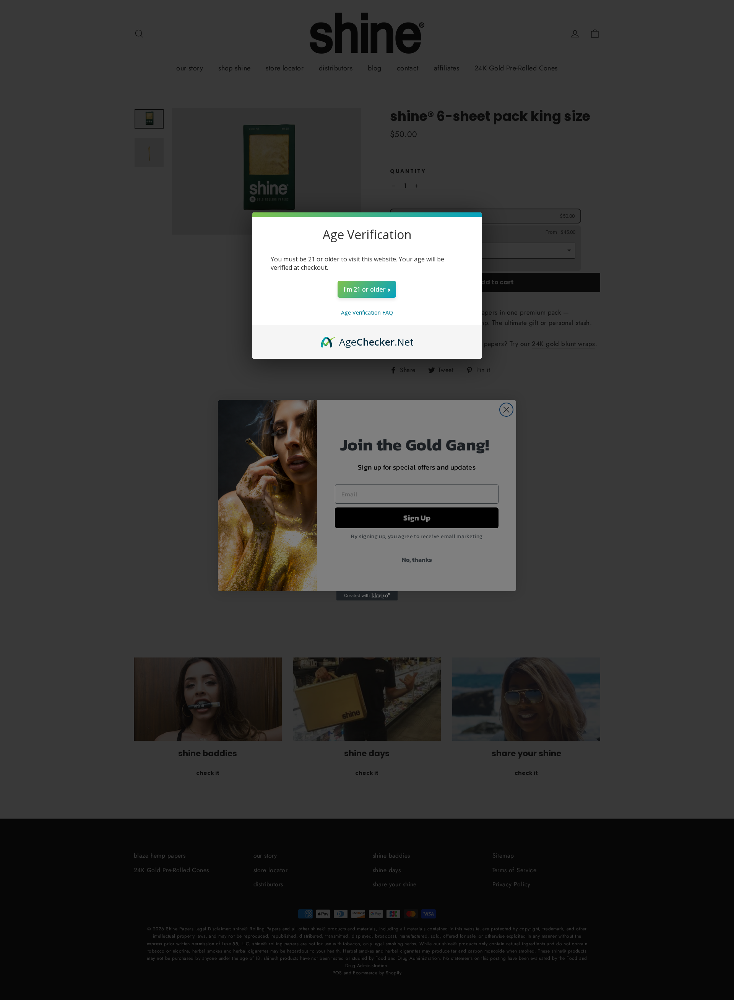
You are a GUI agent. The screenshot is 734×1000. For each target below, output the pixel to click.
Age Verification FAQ (367, 312)
